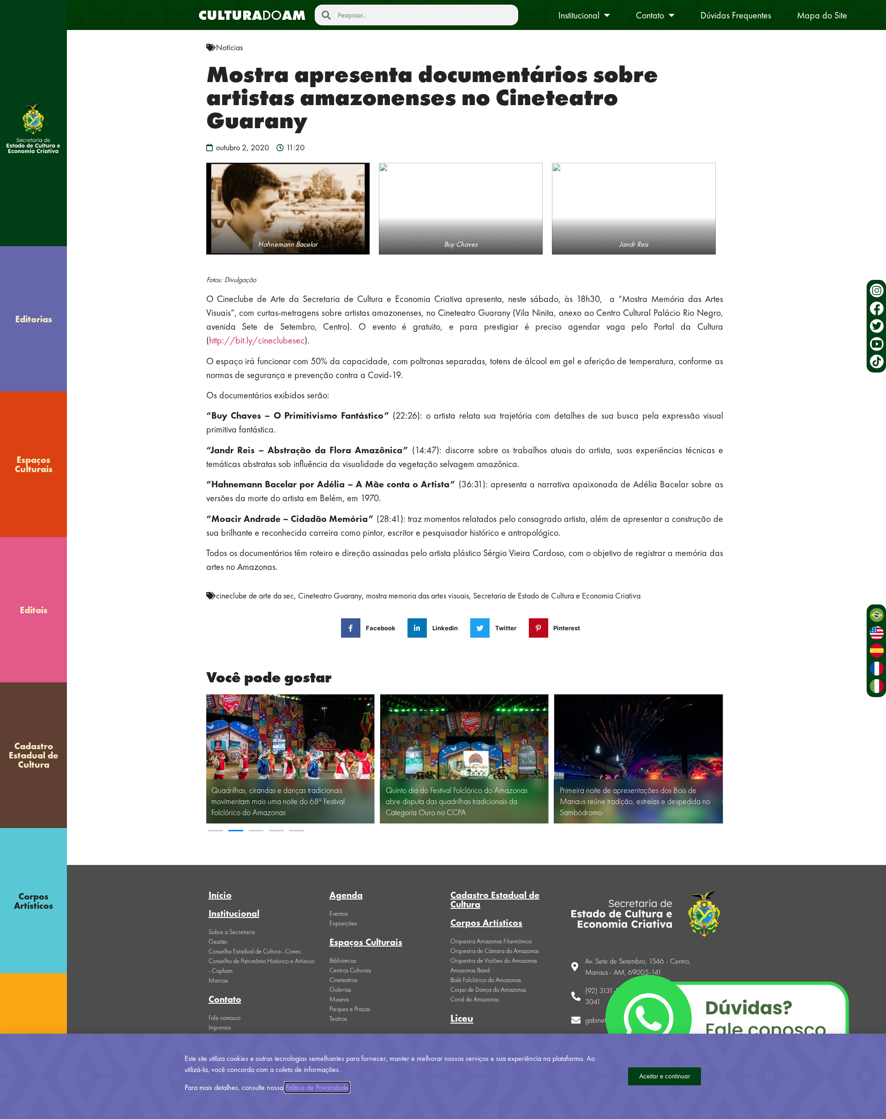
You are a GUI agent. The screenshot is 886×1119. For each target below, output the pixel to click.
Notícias (229, 47)
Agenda (346, 895)
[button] (215, 830)
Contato (650, 15)
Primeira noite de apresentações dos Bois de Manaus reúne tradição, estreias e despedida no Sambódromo (635, 801)
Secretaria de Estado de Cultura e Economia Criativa (557, 595)
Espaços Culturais (34, 464)
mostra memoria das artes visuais (417, 595)
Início (220, 895)
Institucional (578, 15)
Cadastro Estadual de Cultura (33, 755)
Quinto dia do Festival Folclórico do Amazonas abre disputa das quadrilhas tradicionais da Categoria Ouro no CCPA (456, 801)
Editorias (33, 319)
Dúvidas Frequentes (735, 15)
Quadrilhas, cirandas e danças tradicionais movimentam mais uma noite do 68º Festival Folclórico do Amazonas (278, 801)
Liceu (461, 1018)
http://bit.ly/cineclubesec (257, 340)
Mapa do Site (822, 15)
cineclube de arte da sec (255, 595)
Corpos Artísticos (33, 901)
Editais (34, 610)
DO (251, 15)
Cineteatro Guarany (330, 595)
